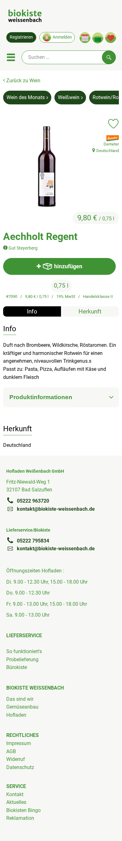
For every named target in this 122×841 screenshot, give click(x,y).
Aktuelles (16, 802)
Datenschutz (20, 767)
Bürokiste (16, 667)
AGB (11, 751)
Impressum (18, 743)
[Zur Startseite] (24, 16)
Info (32, 311)
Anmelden (62, 37)
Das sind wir (19, 699)
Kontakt (14, 794)
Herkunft (90, 311)
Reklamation (20, 818)
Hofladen (16, 715)
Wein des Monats (26, 97)
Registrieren (21, 37)
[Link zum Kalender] (84, 37)
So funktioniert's (24, 651)
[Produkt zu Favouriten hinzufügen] (113, 124)
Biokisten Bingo (23, 810)
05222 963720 (33, 501)
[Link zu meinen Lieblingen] (110, 37)
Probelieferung (22, 659)
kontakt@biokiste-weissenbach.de (56, 509)
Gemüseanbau (22, 707)
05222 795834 (33, 541)
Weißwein (68, 97)
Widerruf (15, 759)
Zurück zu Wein (22, 81)
